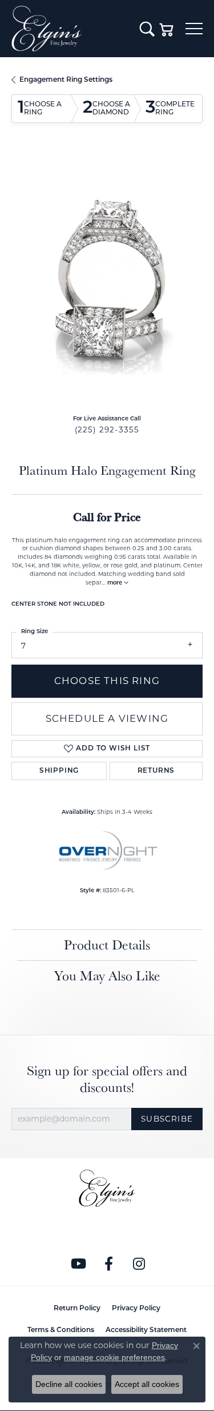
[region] (107, 279)
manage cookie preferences (114, 1357)
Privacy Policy (136, 1308)
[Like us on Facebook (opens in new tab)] (108, 1264)
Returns (156, 771)
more (115, 583)
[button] (147, 28)
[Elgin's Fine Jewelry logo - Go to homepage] (70, 28)
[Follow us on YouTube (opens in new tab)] (78, 1264)
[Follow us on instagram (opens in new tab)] (138, 1264)
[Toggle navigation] (194, 28)
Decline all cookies (68, 1384)
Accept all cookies (147, 1384)
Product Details (107, 944)
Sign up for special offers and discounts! (107, 1079)
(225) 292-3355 (107, 429)
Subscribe (167, 1118)
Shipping (59, 771)
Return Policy (77, 1308)
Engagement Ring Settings (65, 80)
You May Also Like (107, 975)
